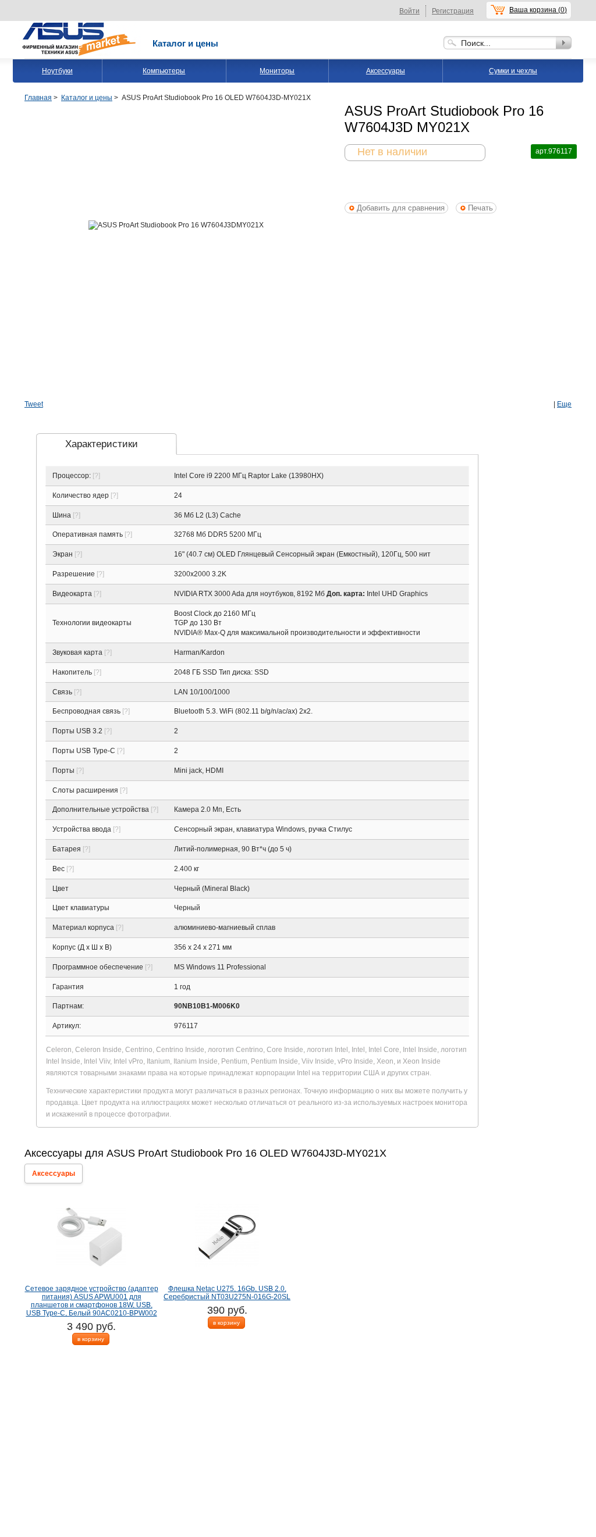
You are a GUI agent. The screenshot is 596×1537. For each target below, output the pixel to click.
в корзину (90, 1339)
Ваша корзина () (538, 10)
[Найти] (564, 42)
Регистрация (453, 11)
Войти (409, 11)
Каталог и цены (185, 43)
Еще (564, 404)
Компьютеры (164, 71)
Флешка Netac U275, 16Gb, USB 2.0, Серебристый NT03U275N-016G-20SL (227, 1293)
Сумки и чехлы (513, 71)
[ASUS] (80, 25)
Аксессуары (385, 71)
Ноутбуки (57, 71)
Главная (38, 98)
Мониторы (277, 71)
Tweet (33, 404)
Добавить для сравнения (401, 208)
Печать (480, 208)
